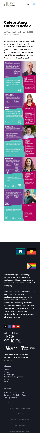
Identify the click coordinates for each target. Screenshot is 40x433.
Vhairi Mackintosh (13, 32)
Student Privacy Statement (20, 420)
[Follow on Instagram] (13, 326)
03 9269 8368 (15, 402)
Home (6, 370)
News (6, 35)
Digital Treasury (25, 431)
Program (7, 372)
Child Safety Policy (20, 425)
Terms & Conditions (20, 414)
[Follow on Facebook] (9, 326)
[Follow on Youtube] (18, 326)
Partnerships (9, 375)
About (6, 379)
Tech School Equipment (13, 377)
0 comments (15, 35)
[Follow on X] (5, 326)
